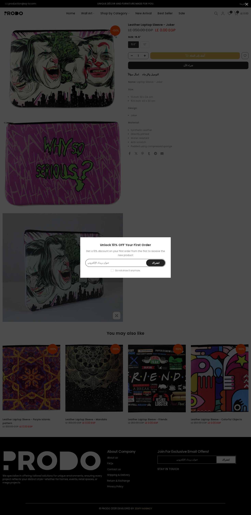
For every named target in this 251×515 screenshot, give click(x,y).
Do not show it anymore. (127, 270)
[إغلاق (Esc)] (246, 4)
